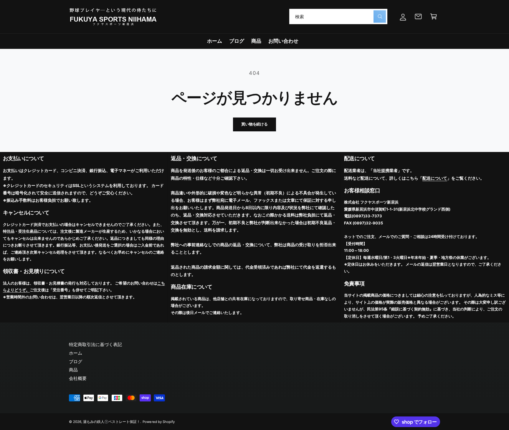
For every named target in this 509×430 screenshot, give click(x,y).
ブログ (75, 361)
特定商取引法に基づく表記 (95, 344)
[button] (433, 16)
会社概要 (78, 378)
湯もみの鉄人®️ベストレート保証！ (111, 422)
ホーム (75, 353)
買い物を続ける (254, 124)
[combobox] (338, 16)
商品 (73, 370)
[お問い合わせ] (418, 16)
